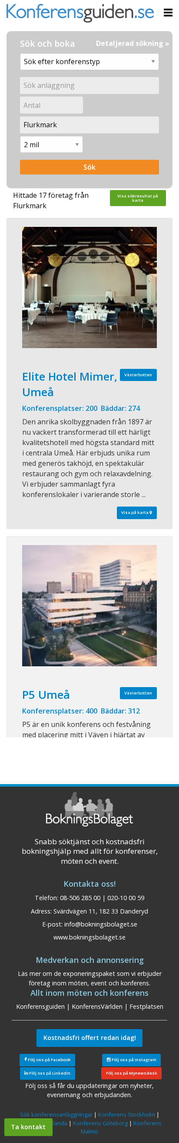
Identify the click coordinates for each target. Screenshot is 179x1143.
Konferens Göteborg (100, 1123)
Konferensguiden (40, 1006)
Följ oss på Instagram (133, 1059)
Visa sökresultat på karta (137, 198)
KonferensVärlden (97, 1006)
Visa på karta (135, 512)
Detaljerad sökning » (132, 43)
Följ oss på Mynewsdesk (131, 1073)
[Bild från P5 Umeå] (89, 605)
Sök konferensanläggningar (56, 1114)
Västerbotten (138, 375)
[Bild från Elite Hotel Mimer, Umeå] (89, 287)
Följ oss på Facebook (49, 1059)
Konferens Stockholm (126, 1114)
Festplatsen (146, 1006)
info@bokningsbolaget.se (100, 924)
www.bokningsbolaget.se (89, 937)
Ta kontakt (28, 1127)
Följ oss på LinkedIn (49, 1073)
